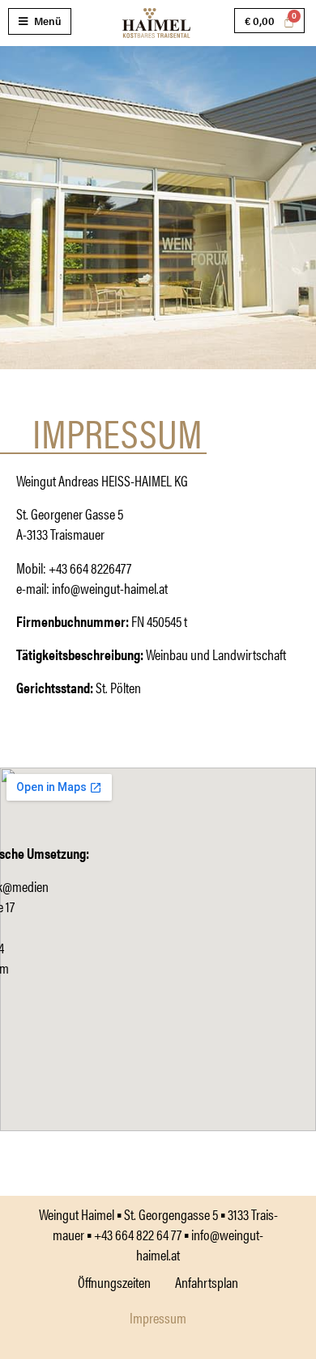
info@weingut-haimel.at (110, 588)
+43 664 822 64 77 (137, 1234)
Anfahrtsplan (206, 1282)
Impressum (158, 1317)
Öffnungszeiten (114, 1282)
